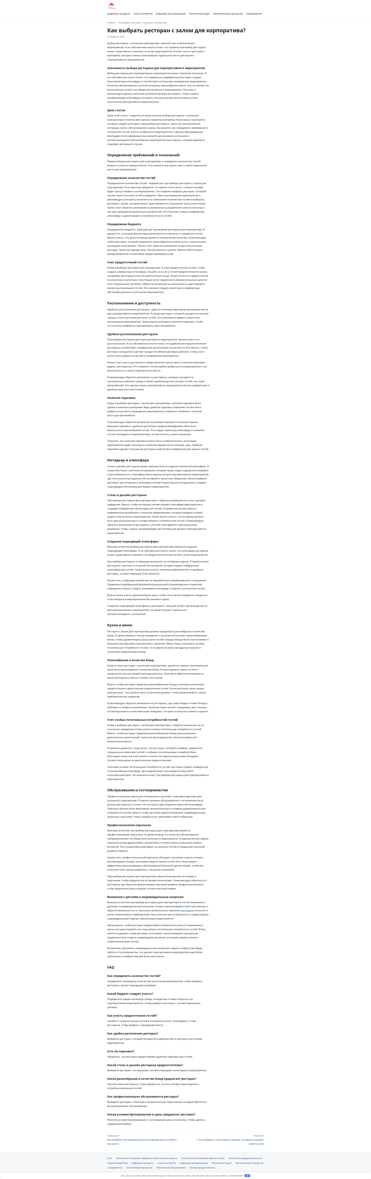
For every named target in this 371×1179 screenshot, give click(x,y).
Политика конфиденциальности (245, 1158)
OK (247, 1176)
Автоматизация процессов (228, 13)
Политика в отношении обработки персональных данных (146, 1158)
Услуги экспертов (143, 13)
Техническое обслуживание (171, 1167)
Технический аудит (199, 13)
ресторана (187, 910)
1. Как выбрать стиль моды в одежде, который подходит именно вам (230, 1139)
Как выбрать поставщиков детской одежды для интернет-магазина (142, 1139)
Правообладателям (117, 1162)
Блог (109, 1158)
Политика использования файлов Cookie (202, 1158)
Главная (111, 22)
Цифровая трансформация (171, 13)
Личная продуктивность (202, 1167)
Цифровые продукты (118, 13)
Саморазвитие (254, 13)
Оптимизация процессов (139, 1167)
